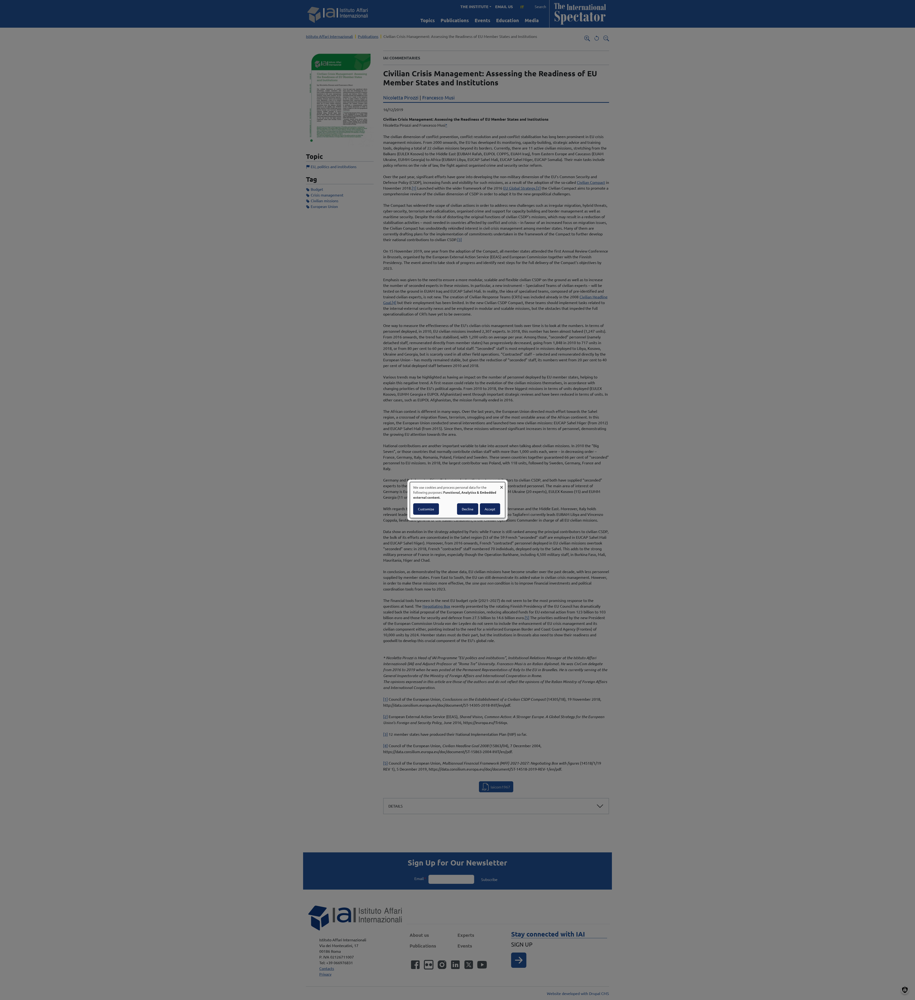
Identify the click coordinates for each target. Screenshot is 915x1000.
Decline (467, 509)
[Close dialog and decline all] (501, 485)
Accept (490, 509)
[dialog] (457, 500)
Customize (426, 509)
